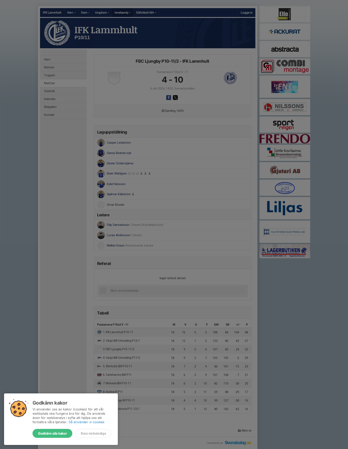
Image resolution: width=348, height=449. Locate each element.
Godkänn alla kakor (52, 433)
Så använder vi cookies (86, 422)
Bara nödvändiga (93, 433)
